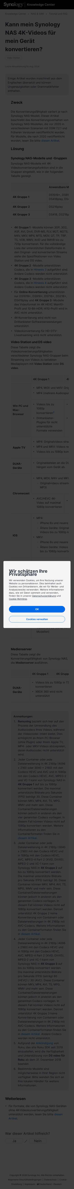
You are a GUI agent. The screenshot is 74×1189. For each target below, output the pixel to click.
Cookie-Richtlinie (18, 599)
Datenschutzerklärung (44, 595)
